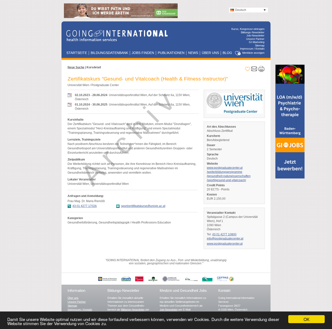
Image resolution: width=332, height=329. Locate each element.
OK (306, 319)
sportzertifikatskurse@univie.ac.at (143, 206)
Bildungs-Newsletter (252, 32)
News (193, 53)
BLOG (227, 53)
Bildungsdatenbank (109, 53)
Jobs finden (143, 53)
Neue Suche (76, 67)
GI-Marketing (256, 42)
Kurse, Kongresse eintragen (247, 28)
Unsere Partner (255, 38)
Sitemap (259, 45)
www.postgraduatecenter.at (225, 243)
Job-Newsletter (255, 35)
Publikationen (171, 53)
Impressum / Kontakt (252, 48)
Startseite (76, 53)
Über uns (210, 53)
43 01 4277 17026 (84, 206)
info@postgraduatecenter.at (225, 238)
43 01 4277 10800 (224, 234)
